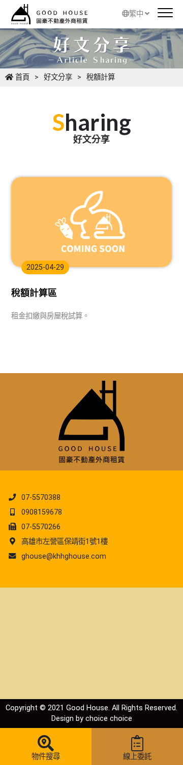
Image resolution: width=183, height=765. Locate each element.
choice (96, 718)
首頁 (21, 77)
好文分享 (58, 77)
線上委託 (137, 756)
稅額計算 (100, 77)
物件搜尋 (46, 756)
